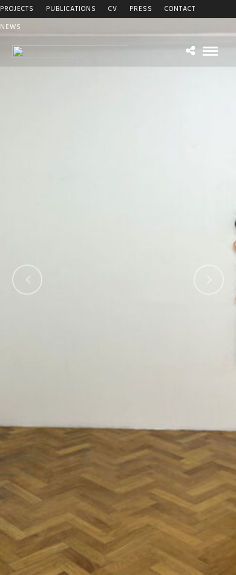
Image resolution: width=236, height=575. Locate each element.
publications (71, 9)
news (10, 27)
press (140, 9)
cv (112, 9)
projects (17, 9)
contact (180, 9)
